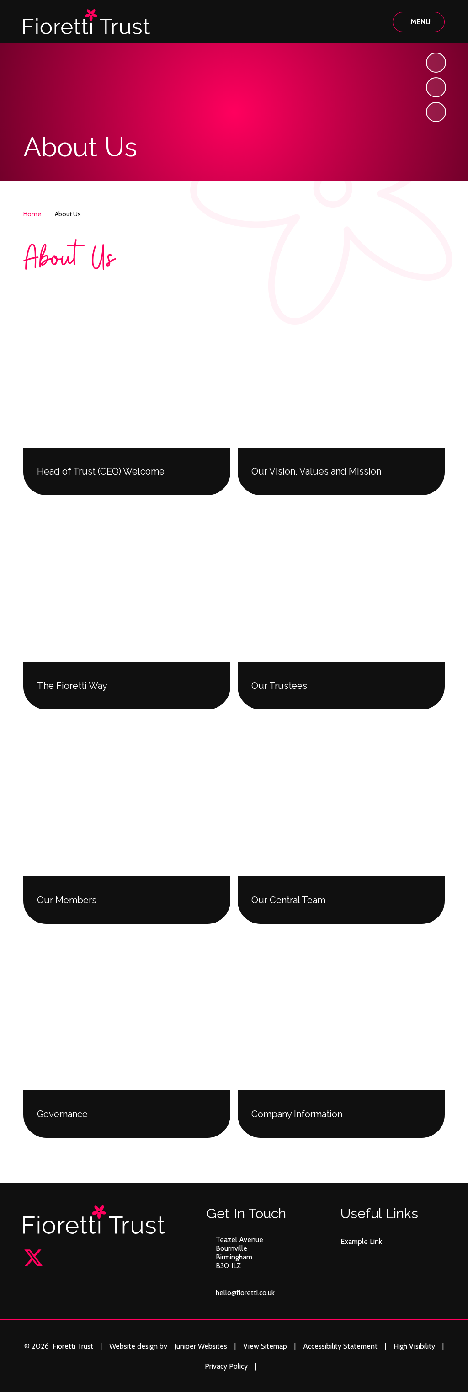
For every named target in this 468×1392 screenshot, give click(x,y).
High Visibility (414, 1346)
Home (32, 214)
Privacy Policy (226, 1366)
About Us (68, 214)
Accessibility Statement (340, 1346)
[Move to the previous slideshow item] (436, 87)
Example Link (361, 1241)
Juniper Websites (201, 1346)
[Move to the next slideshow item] (436, 63)
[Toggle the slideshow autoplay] (436, 112)
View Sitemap (265, 1346)
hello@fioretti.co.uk (245, 1292)
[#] (33, 1258)
